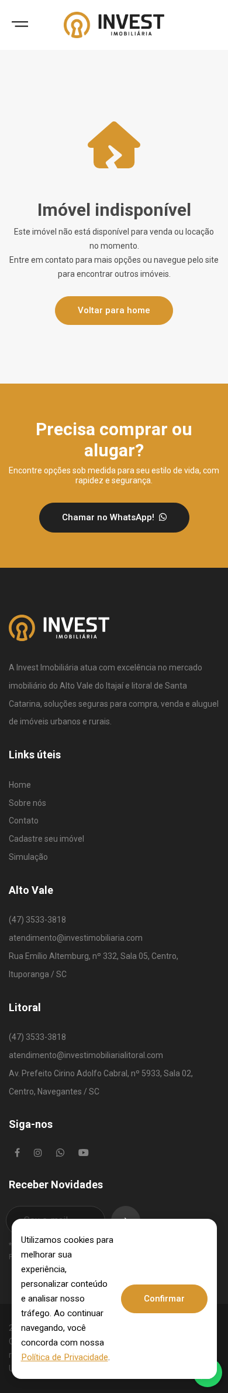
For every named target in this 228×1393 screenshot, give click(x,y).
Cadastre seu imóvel (46, 838)
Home (20, 784)
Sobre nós (27, 803)
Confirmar (164, 1298)
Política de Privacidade (64, 1357)
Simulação (28, 857)
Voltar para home (114, 310)
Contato (24, 820)
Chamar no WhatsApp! (109, 517)
